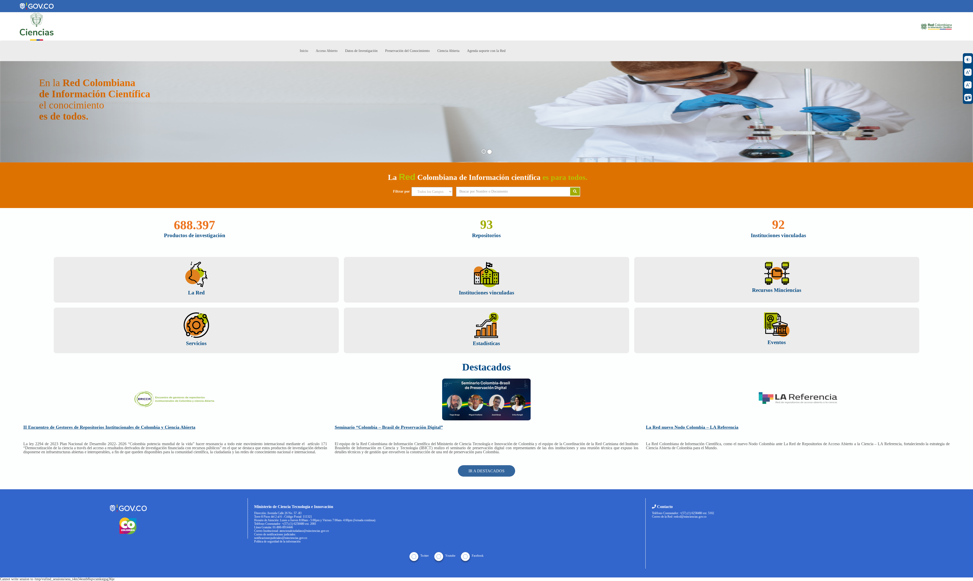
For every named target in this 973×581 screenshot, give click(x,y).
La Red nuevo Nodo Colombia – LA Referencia (692, 427)
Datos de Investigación (361, 51)
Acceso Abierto (327, 51)
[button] (73, 111)
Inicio (304, 51)
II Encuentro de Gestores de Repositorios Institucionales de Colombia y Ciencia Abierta (109, 427)
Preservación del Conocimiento (407, 51)
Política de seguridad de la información (277, 541)
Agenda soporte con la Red (486, 51)
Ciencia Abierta (448, 51)
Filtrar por (401, 191)
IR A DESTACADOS (486, 471)
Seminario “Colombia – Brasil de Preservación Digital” (389, 427)
